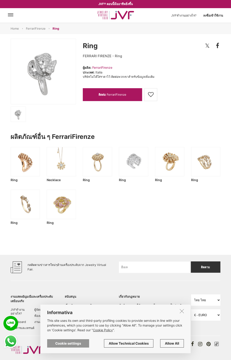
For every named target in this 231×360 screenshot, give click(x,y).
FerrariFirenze (36, 28)
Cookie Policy (103, 330)
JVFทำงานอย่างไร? (183, 15)
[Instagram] (200, 343)
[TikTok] (216, 343)
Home (15, 28)
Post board (18, 322)
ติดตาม (205, 267)
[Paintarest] (208, 343)
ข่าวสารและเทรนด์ (22, 328)
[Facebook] (192, 343)
